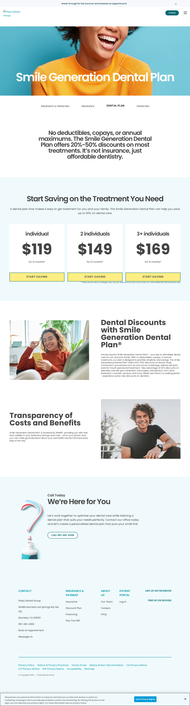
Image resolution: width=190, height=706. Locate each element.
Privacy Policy (26, 665)
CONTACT (24, 591)
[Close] (185, 699)
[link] (55, 106)
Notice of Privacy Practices (53, 665)
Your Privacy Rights (145, 699)
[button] (185, 13)
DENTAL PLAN (116, 105)
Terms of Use (79, 665)
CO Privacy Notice (28, 669)
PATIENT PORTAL (124, 593)
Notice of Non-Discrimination (106, 665)
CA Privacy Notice (136, 665)
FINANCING (143, 106)
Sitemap (89, 669)
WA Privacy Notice (53, 669)
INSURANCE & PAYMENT (75, 593)
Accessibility (74, 669)
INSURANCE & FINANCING (55, 106)
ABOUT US (105, 593)
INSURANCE (87, 106)
